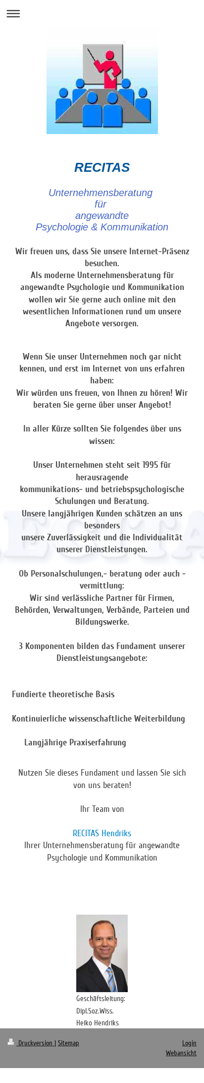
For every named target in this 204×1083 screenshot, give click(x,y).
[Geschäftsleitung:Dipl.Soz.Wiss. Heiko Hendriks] (102, 953)
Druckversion (35, 1043)
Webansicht (181, 1053)
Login (189, 1043)
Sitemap (68, 1043)
